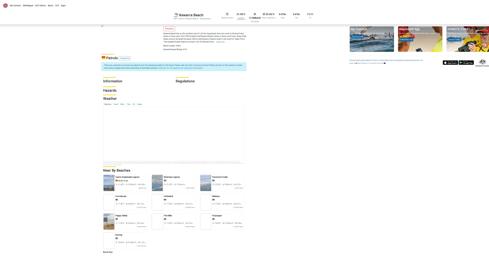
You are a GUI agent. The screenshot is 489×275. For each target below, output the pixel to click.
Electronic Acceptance (394, 60)
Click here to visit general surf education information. (181, 68)
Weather (107, 104)
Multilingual (28, 5)
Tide (128, 104)
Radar (139, 104)
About (50, 5)
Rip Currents (15, 5)
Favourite (169, 29)
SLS (57, 5)
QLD (175, 19)
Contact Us (418, 60)
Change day (125, 58)
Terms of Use (378, 60)
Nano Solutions (362, 63)
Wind (122, 104)
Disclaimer (366, 60)
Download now (406, 39)
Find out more (357, 37)
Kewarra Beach (192, 19)
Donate (409, 60)
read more (220, 42)
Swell (116, 104)
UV (134, 104)
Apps (63, 5)
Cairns (181, 19)
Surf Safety (40, 5)
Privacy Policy (355, 60)
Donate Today (454, 39)
